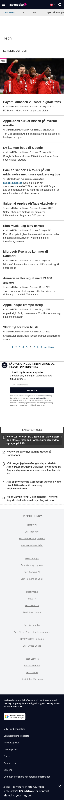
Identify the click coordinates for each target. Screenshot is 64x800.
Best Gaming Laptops (32, 565)
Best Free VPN (32, 531)
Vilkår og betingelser (14, 728)
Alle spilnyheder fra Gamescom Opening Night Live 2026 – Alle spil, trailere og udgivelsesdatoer (34, 485)
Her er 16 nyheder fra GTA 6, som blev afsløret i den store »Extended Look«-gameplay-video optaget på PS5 (34, 440)
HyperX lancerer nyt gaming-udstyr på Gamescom (29, 453)
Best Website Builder (32, 545)
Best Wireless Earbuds (32, 638)
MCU (35, 12)
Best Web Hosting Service (32, 538)
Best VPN (32, 524)
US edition (26, 791)
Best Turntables (32, 625)
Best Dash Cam (32, 665)
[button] (3, 4)
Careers (8, 769)
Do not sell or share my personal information (27, 776)
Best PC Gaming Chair (32, 578)
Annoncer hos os (12, 763)
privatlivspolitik (40, 398)
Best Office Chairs (32, 645)
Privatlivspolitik (11, 742)
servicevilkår (45, 396)
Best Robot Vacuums (32, 679)
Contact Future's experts (16, 735)
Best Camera (32, 658)
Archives (49, 347)
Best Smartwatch (32, 612)
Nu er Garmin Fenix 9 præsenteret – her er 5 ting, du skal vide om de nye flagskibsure (32, 498)
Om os (7, 756)
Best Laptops (32, 558)
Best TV (32, 598)
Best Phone (32, 591)
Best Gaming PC (32, 571)
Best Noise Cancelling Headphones (32, 632)
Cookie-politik (11, 749)
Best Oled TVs (32, 605)
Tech (3, 61)
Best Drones (32, 672)
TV (22, 12)
